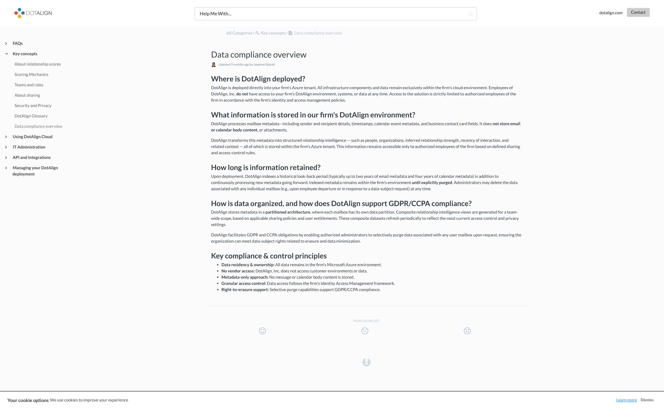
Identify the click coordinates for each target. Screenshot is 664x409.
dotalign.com (611, 12)
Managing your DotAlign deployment (35, 171)
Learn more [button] (626, 400)
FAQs (17, 43)
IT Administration (28, 147)
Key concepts (24, 53)
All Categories (239, 33)
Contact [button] (638, 12)
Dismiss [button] (647, 400)
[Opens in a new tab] (366, 361)
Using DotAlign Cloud (32, 136)
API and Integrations (31, 157)
